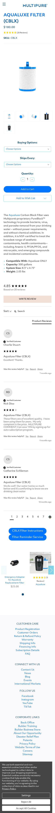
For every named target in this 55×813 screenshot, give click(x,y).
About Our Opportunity (27, 733)
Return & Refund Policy (27, 636)
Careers (27, 751)
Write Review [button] (27, 299)
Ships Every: (27, 158)
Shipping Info (27, 643)
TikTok (27, 707)
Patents (27, 740)
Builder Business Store (27, 730)
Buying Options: (27, 143)
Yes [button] (27, 369)
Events (28, 680)
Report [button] (33, 369)
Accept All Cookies (26, 808)
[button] (27, 33)
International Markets (27, 684)
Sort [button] (6, 311)
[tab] (41, 322)
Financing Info (27, 647)
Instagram (27, 700)
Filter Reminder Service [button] (27, 537)
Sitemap (27, 754)
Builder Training (27, 726)
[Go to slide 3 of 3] (32, 594)
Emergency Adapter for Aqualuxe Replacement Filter (15, 580)
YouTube (27, 703)
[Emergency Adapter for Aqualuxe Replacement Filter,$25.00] (14, 562)
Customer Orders (27, 633)
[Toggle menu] (4, 4)
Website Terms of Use (27, 747)
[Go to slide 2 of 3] (27, 594)
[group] (27, 286)
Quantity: (27, 174)
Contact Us (27, 670)
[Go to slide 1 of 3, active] (23, 594)
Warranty (27, 640)
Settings (26, 795)
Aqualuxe (14, 215)
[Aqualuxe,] (40, 562)
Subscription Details (27, 650)
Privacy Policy (27, 744)
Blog (27, 677)
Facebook (27, 696)
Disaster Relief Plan (27, 737)
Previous (4, 570)
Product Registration (27, 629)
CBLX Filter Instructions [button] (27, 531)
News (27, 673)
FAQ (27, 654)
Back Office (27, 723)
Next (51, 570)
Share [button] (40, 369)
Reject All (26, 801)
